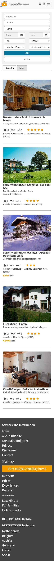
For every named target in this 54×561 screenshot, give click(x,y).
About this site (12, 436)
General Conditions (15, 440)
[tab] (9, 68)
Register (7, 490)
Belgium (8, 536)
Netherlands (10, 531)
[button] (40, 3)
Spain (6, 555)
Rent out (8, 476)
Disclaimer (9, 450)
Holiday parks (11, 510)
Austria (7, 540)
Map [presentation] (21, 68)
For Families (10, 505)
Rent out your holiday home (27, 469)
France (6, 550)
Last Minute (10, 500)
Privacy (7, 445)
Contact (7, 455)
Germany (8, 545)
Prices (6, 480)
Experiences (10, 485)
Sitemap (8, 461)
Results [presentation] (10, 68)
